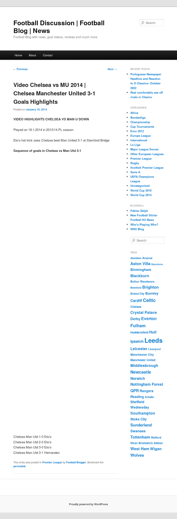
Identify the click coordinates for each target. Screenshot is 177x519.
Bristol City (137, 294)
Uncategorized (140, 186)
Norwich (137, 378)
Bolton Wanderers (142, 281)
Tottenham (140, 437)
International (138, 140)
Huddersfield (139, 332)
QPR (134, 390)
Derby (135, 318)
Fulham (138, 325)
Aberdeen (135, 258)
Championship (140, 122)
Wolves (137, 455)
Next (112, 69)
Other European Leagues (147, 154)
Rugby (134, 163)
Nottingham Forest (146, 384)
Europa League (140, 136)
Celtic (149, 300)
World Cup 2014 (141, 195)
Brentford (135, 287)
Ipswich (137, 341)
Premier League (52, 462)
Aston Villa (140, 263)
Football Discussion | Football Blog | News (58, 26)
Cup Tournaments (142, 126)
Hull (152, 332)
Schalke (149, 397)
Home (18, 55)
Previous (20, 69)
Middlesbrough (144, 365)
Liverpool (154, 349)
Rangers (146, 390)
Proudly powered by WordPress (88, 504)
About (32, 55)
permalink (19, 466)
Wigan (156, 448)
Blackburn (139, 275)
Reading (137, 396)
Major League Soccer (144, 149)
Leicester (138, 348)
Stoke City (138, 419)
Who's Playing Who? (144, 224)
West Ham (139, 448)
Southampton (142, 413)
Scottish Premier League (146, 167)
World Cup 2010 (141, 190)
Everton (149, 318)
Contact (48, 55)
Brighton (150, 287)
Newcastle (140, 372)
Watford (156, 437)
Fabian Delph (139, 211)
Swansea (137, 430)
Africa (134, 113)
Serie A (135, 172)
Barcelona (157, 264)
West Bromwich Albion (146, 443)
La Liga (135, 145)
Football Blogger (76, 462)
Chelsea (135, 307)
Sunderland (141, 425)
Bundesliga (137, 117)
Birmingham (140, 269)
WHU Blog (137, 229)
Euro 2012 (137, 131)
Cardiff (136, 300)
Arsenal (147, 258)
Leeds (153, 340)
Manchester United (142, 360)
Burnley (151, 293)
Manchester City (142, 354)
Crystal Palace (143, 312)
